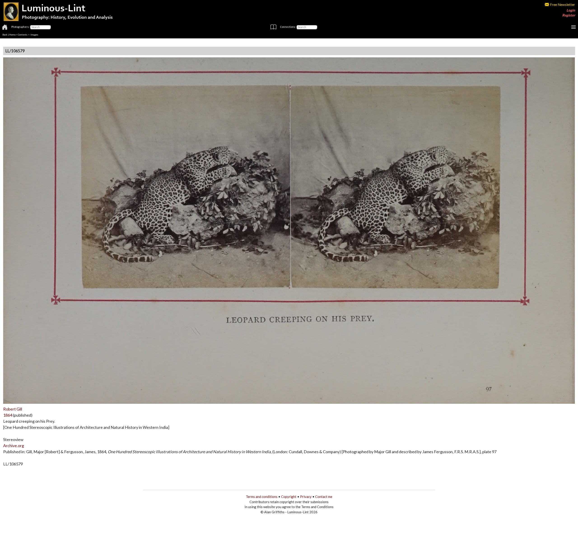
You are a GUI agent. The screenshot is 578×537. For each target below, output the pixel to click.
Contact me (323, 497)
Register (568, 15)
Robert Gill (12, 408)
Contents (22, 34)
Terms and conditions (261, 497)
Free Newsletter (562, 4)
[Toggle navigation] (573, 27)
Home (12, 34)
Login (570, 10)
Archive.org (13, 445)
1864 (7, 415)
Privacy (306, 497)
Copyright (288, 497)
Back (4, 34)
